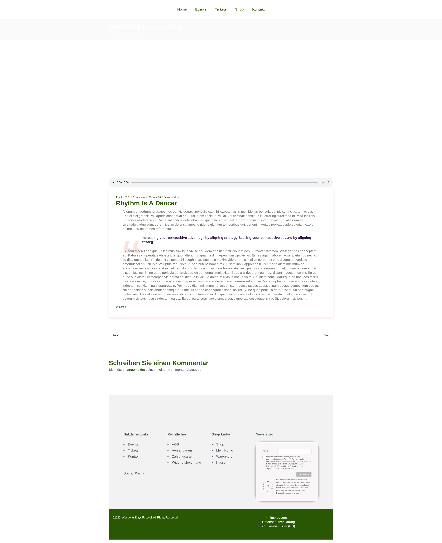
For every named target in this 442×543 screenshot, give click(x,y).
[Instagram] (129, 485)
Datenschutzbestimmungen (288, 493)
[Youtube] (133, 485)
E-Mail (265, 451)
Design (167, 197)
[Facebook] (124, 485)
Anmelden (304, 474)
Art (159, 197)
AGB (299, 490)
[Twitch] (137, 485)
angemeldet (136, 369)
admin (122, 306)
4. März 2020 (123, 197)
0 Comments (140, 197)
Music (119, 34)
